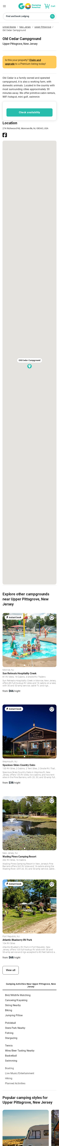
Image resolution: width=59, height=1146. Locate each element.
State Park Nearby (15, 1027)
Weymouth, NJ (10, 761)
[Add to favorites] (52, 618)
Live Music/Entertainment (19, 1073)
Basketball (11, 1055)
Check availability (29, 112)
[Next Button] (53, 639)
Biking (8, 1010)
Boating (9, 1068)
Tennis (9, 1045)
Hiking (8, 1078)
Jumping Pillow (14, 1015)
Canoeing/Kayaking (16, 1000)
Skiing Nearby (13, 1005)
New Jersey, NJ (10, 853)
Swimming (11, 1060)
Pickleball (10, 1022)
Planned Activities (15, 1083)
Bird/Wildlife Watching (18, 995)
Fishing (9, 1032)
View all (10, 970)
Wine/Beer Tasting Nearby (20, 1050)
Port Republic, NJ (11, 936)
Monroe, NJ (8, 670)
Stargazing (11, 1038)
